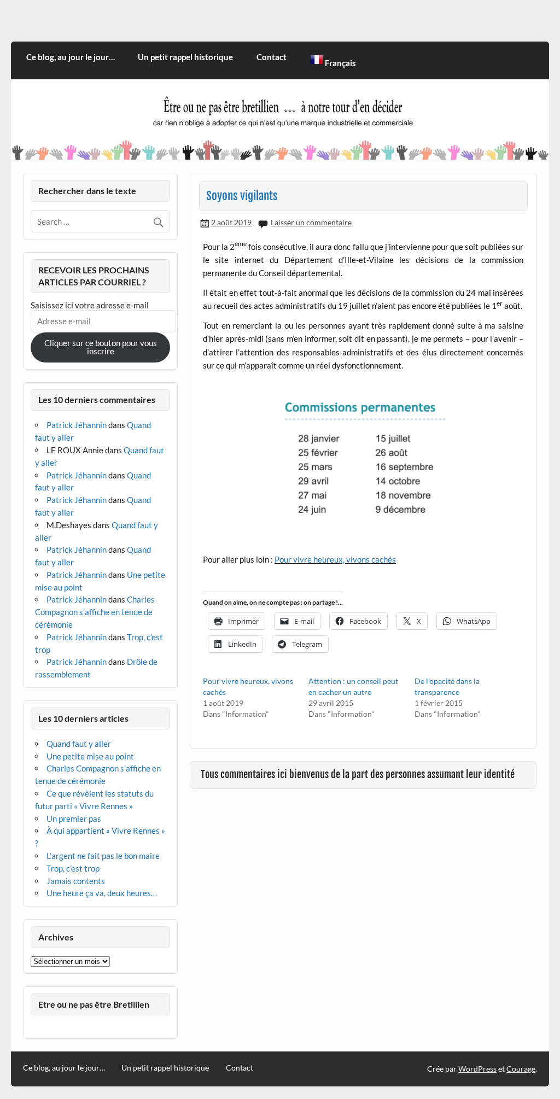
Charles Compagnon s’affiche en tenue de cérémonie (95, 611)
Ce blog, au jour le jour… (70, 57)
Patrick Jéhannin (76, 425)
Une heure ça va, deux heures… (101, 893)
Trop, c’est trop (73, 868)
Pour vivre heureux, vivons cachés (335, 559)
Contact (271, 57)
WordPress (477, 1068)
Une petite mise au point (90, 756)
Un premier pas (73, 818)
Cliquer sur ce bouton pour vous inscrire (100, 347)
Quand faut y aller (78, 744)
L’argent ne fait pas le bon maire (103, 856)
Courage (520, 1068)
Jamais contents (75, 881)
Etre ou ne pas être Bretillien (93, 1004)
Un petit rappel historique (185, 57)
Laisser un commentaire (311, 222)
